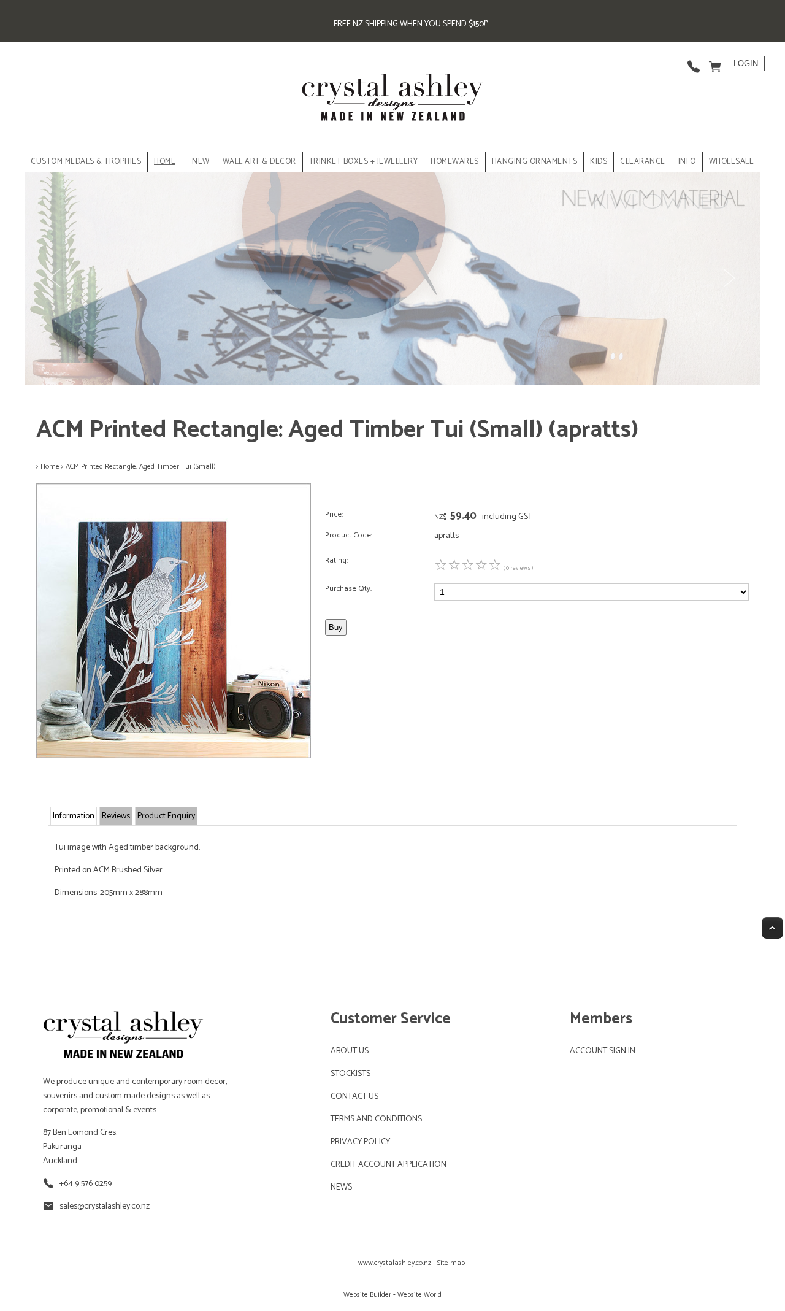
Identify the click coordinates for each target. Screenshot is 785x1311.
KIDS (598, 161)
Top (772, 928)
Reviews (116, 816)
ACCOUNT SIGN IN (602, 1051)
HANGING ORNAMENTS (535, 161)
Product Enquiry (166, 816)
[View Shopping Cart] (715, 63)
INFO (687, 161)
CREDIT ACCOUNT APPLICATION (388, 1165)
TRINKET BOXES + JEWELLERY (363, 161)
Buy (336, 627)
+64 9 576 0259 (85, 1184)
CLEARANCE (642, 161)
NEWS (341, 1187)
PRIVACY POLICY (360, 1142)
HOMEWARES (455, 161)
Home (164, 161)
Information (73, 816)
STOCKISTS (350, 1074)
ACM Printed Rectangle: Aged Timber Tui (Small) (141, 466)
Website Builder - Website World (392, 1295)
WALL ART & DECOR (259, 161)
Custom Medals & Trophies (86, 161)
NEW (201, 161)
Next (728, 278)
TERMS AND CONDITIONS (376, 1119)
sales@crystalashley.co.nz (104, 1206)
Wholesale (731, 161)
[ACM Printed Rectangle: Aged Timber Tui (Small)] (173, 756)
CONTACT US (354, 1097)
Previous (56, 278)
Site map (451, 1263)
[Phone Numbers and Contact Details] (693, 63)
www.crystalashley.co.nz (394, 1263)
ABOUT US (350, 1051)
